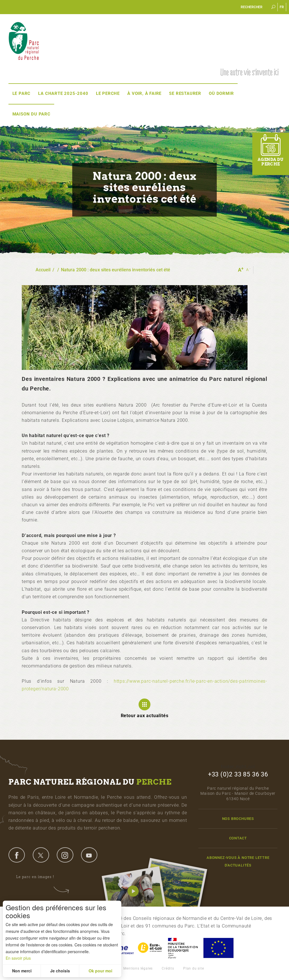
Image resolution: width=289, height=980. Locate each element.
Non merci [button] (22, 971)
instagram (65, 855)
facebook (16, 855)
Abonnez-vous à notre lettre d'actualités (238, 861)
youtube (89, 855)
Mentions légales (138, 968)
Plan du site (193, 968)
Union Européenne (218, 948)
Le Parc (21, 93)
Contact (238, 838)
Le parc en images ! (35, 877)
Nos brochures (238, 819)
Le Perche (108, 93)
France (182, 948)
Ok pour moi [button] (100, 971)
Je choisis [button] (60, 971)
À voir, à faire (144, 93)
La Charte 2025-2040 (63, 93)
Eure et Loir (150, 948)
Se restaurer (185, 93)
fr (282, 7)
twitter (41, 855)
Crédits (168, 968)
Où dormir (221, 93)
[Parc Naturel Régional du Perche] (23, 40)
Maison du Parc (31, 114)
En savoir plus (18, 958)
